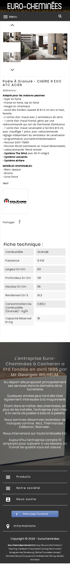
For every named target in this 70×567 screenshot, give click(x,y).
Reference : (10, 90)
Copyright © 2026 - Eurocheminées (35, 539)
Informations (25, 526)
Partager (19, 221)
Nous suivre (26, 499)
